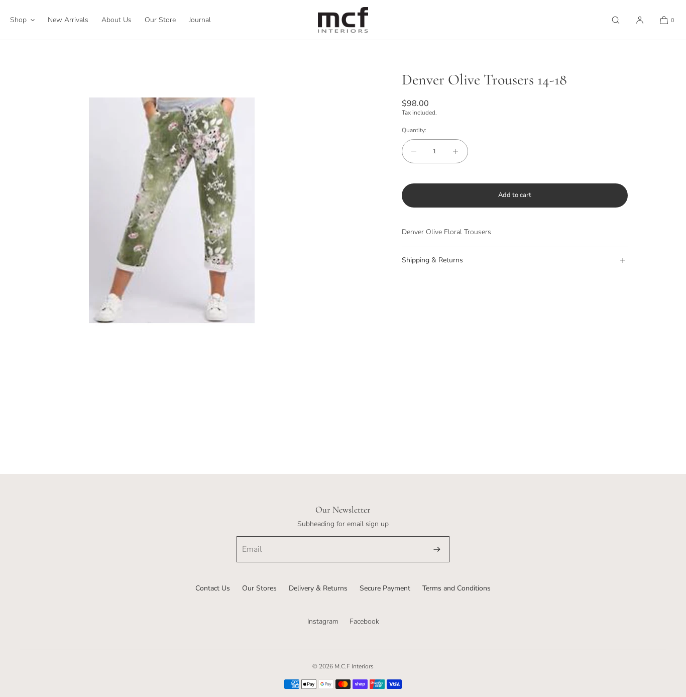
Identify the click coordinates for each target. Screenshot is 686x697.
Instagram (322, 621)
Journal (200, 20)
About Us (116, 20)
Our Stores (259, 588)
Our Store (160, 20)
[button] (616, 20)
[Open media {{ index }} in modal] (171, 211)
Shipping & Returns (432, 260)
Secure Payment (385, 588)
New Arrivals (68, 20)
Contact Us (212, 588)
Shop (18, 20)
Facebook (364, 621)
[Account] (639, 20)
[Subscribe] (436, 549)
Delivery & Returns (318, 588)
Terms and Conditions (456, 588)
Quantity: (414, 130)
